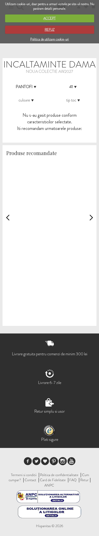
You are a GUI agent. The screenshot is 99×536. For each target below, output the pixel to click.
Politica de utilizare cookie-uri (49, 39)
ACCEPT (49, 18)
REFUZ (50, 29)
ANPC (49, 485)
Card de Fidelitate (53, 479)
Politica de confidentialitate (59, 474)
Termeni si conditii (24, 474)
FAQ (73, 479)
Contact (30, 479)
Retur (84, 479)
